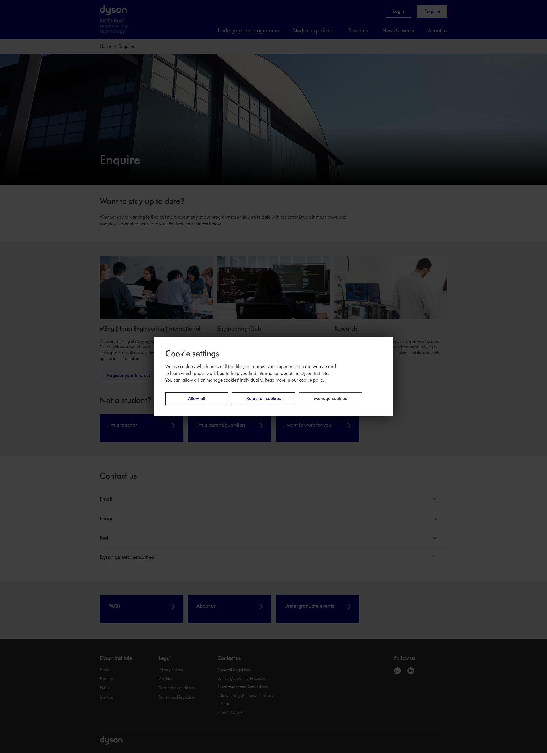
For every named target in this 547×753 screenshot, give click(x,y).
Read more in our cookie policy (294, 380)
